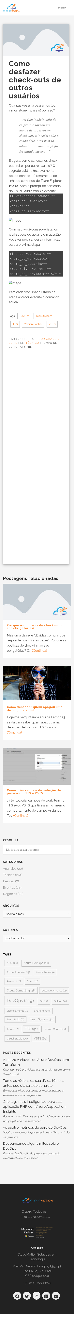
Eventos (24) (12, 887)
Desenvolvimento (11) (54, 990)
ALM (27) (12, 963)
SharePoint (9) (42, 1010)
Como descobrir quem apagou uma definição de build (35, 708)
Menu (62, 7)
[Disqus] (35, 410)
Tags (7, 954)
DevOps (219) (20, 1000)
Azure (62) (14, 981)
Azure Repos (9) (45, 972)
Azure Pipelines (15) (18, 972)
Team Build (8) (15, 1019)
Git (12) (44, 1001)
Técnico (32, 342)
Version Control (33, 324)
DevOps (24, 315)
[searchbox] (37, 849)
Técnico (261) (12, 875)
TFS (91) (31, 1029)
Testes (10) (13, 1029)
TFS (15, 324)
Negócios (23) (13, 894)
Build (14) (32, 981)
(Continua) (39, 650)
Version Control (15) (55, 1029)
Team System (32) (41, 1019)
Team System (44, 315)
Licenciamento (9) (17, 1010)
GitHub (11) (60, 1001)
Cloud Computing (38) (21, 990)
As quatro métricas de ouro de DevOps (35, 1127)
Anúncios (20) (13, 869)
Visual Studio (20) (17, 1038)
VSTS (52, 324)
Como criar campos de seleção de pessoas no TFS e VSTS (34, 792)
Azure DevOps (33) (36, 963)
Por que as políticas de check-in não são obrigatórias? (36, 627)
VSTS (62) (40, 1038)
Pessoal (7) (11, 881)
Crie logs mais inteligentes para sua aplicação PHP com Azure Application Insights (34, 1106)
